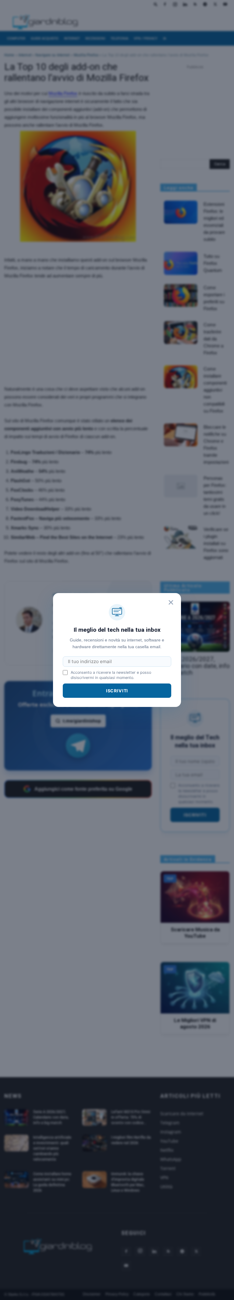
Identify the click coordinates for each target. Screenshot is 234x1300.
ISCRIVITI (117, 690)
